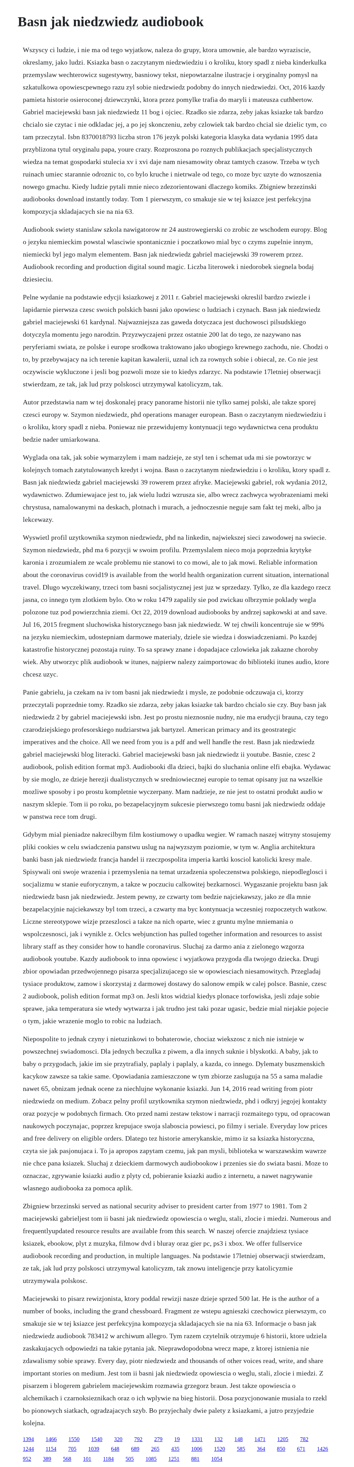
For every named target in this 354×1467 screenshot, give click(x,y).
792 (138, 1439)
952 (27, 1459)
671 (301, 1449)
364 (261, 1449)
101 (87, 1459)
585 (241, 1449)
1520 (219, 1449)
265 (155, 1449)
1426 (322, 1449)
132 (218, 1439)
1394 (28, 1439)
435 (175, 1449)
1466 (51, 1439)
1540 (96, 1439)
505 (129, 1459)
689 (135, 1449)
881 (195, 1459)
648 (115, 1449)
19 (177, 1439)
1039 (93, 1449)
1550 (74, 1439)
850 (281, 1449)
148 (238, 1439)
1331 (197, 1439)
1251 (173, 1459)
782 (304, 1439)
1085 (151, 1459)
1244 (28, 1449)
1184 (108, 1459)
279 (158, 1439)
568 (67, 1459)
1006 (196, 1449)
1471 (260, 1439)
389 (47, 1459)
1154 (51, 1449)
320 (118, 1439)
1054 (216, 1459)
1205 (282, 1439)
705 (72, 1449)
